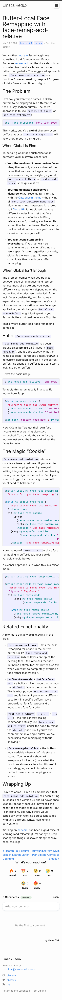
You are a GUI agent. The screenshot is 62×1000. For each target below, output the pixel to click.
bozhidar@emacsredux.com (18, 969)
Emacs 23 (26, 43)
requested (21, 63)
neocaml (23, 55)
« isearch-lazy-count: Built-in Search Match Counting (15, 854)
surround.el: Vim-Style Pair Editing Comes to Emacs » (46, 854)
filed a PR (19, 209)
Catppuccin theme (29, 197)
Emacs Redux (14, 5)
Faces (38, 43)
